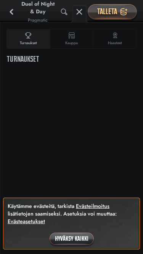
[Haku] (64, 12)
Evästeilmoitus (92, 206)
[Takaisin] (11, 12)
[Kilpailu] (79, 12)
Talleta (107, 11)
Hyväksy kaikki (71, 238)
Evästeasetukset (26, 221)
